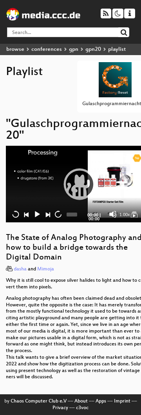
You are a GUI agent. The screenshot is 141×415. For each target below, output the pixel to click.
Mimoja (45, 269)
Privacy (60, 408)
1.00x (124, 214)
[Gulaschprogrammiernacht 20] (133, 214)
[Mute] (112, 214)
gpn (73, 49)
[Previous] (26, 214)
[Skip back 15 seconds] (15, 214)
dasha (20, 269)
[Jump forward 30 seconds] (57, 214)
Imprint (122, 401)
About (81, 401)
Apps (101, 401)
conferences (46, 49)
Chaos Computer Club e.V (39, 401)
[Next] (47, 214)
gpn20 (93, 49)
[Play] (79, 184)
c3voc (82, 408)
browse (15, 49)
